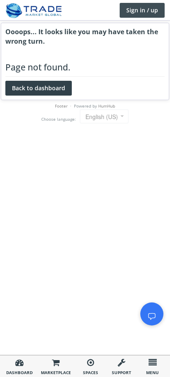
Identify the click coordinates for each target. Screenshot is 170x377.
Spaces (90, 372)
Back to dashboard (38, 88)
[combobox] (104, 116)
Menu (152, 372)
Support (121, 372)
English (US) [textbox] (101, 116)
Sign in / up (142, 10)
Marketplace (56, 372)
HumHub (106, 106)
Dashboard (19, 372)
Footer (61, 106)
